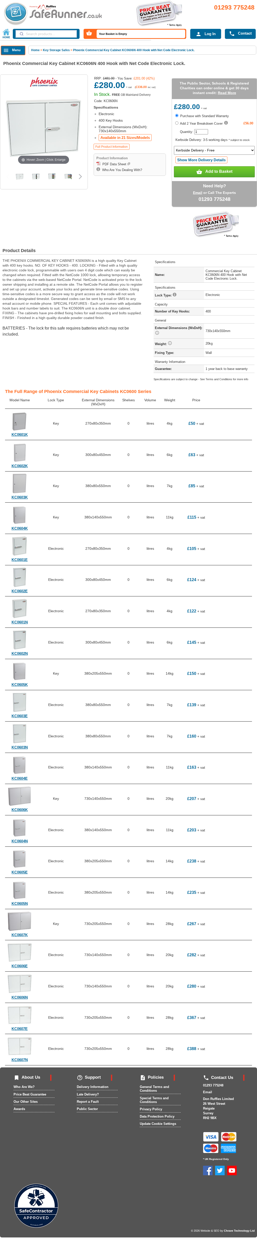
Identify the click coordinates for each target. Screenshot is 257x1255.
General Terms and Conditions (154, 1088)
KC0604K (20, 528)
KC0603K (20, 497)
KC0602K (20, 466)
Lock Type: (164, 295)
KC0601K (20, 434)
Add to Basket (214, 172)
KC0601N (20, 622)
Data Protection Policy (157, 1116)
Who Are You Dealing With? (121, 170)
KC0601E (20, 560)
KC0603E (20, 716)
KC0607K (20, 935)
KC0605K (20, 684)
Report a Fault (88, 1102)
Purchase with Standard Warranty (204, 116)
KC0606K (20, 810)
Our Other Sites (26, 1102)
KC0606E (20, 966)
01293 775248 (234, 7)
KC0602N (20, 653)
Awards (19, 1109)
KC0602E (20, 591)
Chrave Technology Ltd (239, 1230)
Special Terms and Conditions (154, 1100)
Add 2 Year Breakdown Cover (201, 123)
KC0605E (20, 872)
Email (197, 193)
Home (35, 50)
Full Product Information (111, 146)
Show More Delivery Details (201, 160)
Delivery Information (92, 1087)
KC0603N (20, 747)
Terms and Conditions (219, 379)
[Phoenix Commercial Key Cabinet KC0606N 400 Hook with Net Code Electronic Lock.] (19, 176)
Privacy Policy (151, 1109)
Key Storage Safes (56, 50)
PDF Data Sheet (113, 164)
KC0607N (20, 1060)
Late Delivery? (88, 1094)
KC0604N (20, 841)
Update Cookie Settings (158, 1124)
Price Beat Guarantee (30, 1094)
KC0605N (20, 903)
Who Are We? (24, 1087)
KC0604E (20, 778)
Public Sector (87, 1109)
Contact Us (218, 1077)
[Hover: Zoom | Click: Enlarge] (43, 128)
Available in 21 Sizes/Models (125, 137)
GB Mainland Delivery (131, 95)
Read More (227, 93)
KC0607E (20, 1029)
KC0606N (20, 997)
